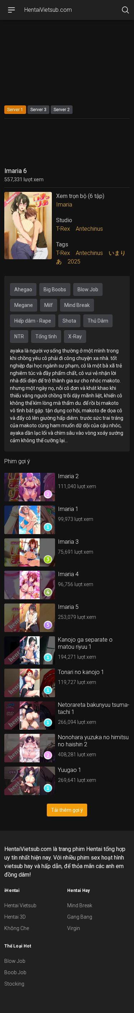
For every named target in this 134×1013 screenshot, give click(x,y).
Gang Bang (79, 917)
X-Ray (75, 336)
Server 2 (62, 109)
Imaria (64, 204)
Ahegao (23, 289)
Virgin (73, 928)
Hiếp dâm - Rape (32, 321)
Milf (48, 305)
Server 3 (38, 109)
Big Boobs (55, 289)
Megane (23, 305)
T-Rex (63, 228)
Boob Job (15, 972)
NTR (19, 336)
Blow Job (88, 289)
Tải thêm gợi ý (67, 810)
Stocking (14, 984)
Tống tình (46, 336)
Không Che (16, 928)
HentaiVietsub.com (48, 9)
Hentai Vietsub (20, 905)
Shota (69, 321)
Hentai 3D (15, 917)
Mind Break (77, 305)
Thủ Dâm (98, 321)
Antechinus (89, 228)
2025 (74, 261)
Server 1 (15, 109)
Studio (64, 220)
